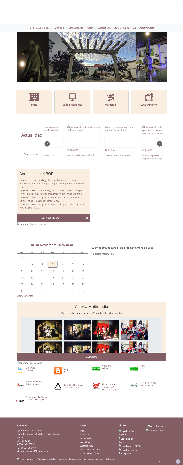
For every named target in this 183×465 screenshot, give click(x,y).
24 (32, 284)
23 (22, 284)
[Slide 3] (97, 78)
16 (22, 277)
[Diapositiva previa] (28, 57)
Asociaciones (104, 27)
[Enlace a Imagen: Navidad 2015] (48, 329)
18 (42, 277)
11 (42, 270)
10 (32, 270)
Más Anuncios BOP (50, 217)
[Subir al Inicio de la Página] (178, 461)
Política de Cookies (89, 453)
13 (62, 270)
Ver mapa (22, 437)
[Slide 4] (102, 78)
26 (52, 284)
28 (73, 284)
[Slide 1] (87, 78)
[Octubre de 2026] (38, 245)
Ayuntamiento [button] (43, 27)
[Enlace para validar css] (155, 426)
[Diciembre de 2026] (71, 245)
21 (73, 277)
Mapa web (85, 438)
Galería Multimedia (91, 306)
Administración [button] (76, 27)
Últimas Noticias (32, 154)
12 (52, 270)
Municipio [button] (59, 27)
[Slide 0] (82, 78)
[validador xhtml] (155, 430)
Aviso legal (85, 442)
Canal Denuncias (122, 27)
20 (62, 277)
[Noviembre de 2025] (33, 245)
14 (73, 270)
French (137, 445)
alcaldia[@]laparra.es (37, 451)
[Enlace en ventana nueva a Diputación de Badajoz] (26, 459)
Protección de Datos (90, 449)
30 (22, 290)
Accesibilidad (87, 445)
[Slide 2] (92, 78)
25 (42, 284)
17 (32, 277)
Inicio (31, 27)
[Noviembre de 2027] (68, 245)
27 (62, 284)
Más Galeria (92, 356)
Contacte (84, 434)
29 (83, 284)
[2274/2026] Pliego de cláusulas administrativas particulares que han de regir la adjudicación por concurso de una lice (52, 183)
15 (83, 270)
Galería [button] (91, 27)
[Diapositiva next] (155, 57)
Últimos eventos (25, 295)
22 (83, 277)
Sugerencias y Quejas (143, 27)
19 (52, 277)
